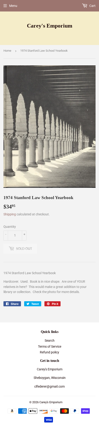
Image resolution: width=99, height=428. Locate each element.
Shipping (9, 214)
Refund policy (49, 352)
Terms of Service (49, 346)
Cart (92, 6)
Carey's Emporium (49, 26)
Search (50, 340)
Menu (13, 6)
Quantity (9, 226)
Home (7, 50)
